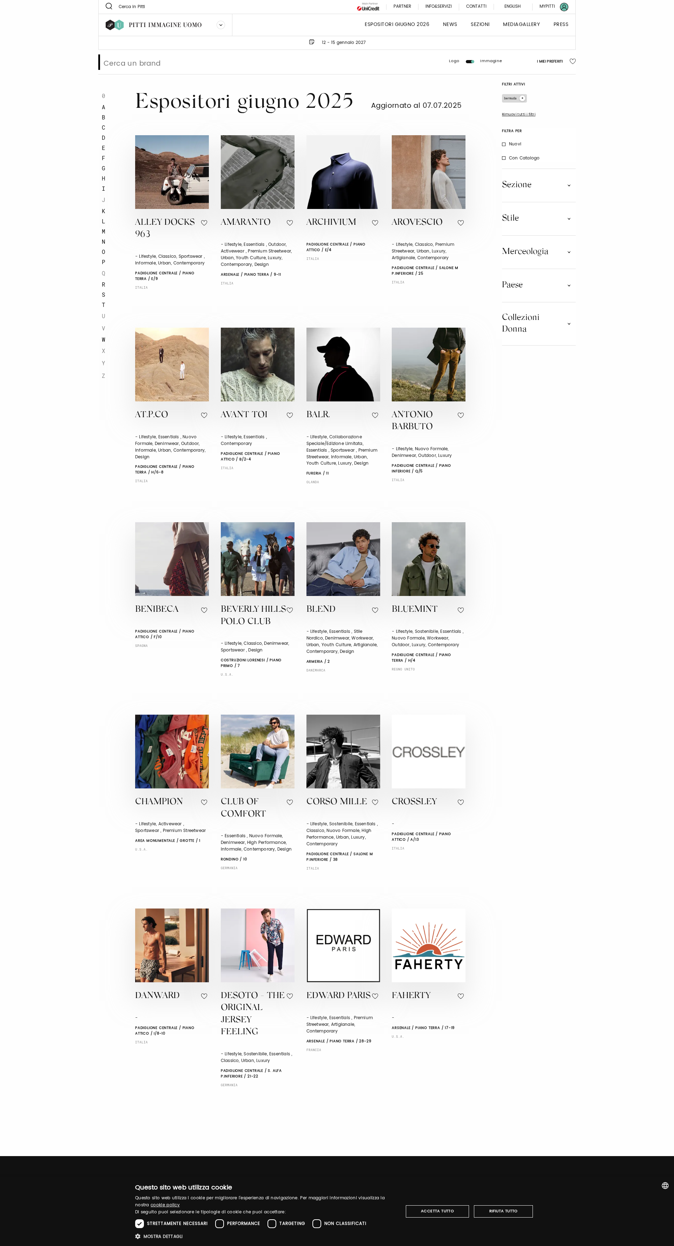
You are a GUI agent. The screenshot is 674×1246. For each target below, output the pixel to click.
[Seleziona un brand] (221, 25)
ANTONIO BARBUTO (412, 421)
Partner (402, 7)
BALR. (318, 415)
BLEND (321, 609)
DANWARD (157, 996)
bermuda (510, 98)
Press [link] (561, 24)
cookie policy (165, 1205)
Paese (512, 285)
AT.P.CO (151, 415)
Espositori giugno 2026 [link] (397, 24)
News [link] (450, 24)
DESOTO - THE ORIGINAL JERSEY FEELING (253, 1014)
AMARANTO (246, 222)
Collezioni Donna (521, 324)
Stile (510, 218)
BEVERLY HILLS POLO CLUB (253, 616)
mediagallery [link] (521, 24)
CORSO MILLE (336, 802)
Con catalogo (524, 158)
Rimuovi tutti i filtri (518, 114)
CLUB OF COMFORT (243, 808)
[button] (265, 1236)
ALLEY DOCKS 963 (165, 229)
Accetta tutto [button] (437, 1211)
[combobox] (665, 1185)
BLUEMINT (415, 609)
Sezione (516, 185)
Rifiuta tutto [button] (503, 1211)
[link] (550, 7)
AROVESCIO (417, 222)
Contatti (476, 7)
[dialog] (337, 1211)
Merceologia (525, 252)
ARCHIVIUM (331, 222)
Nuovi (515, 144)
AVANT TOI (244, 415)
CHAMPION (159, 802)
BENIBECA (157, 609)
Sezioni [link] (480, 24)
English (512, 6)
